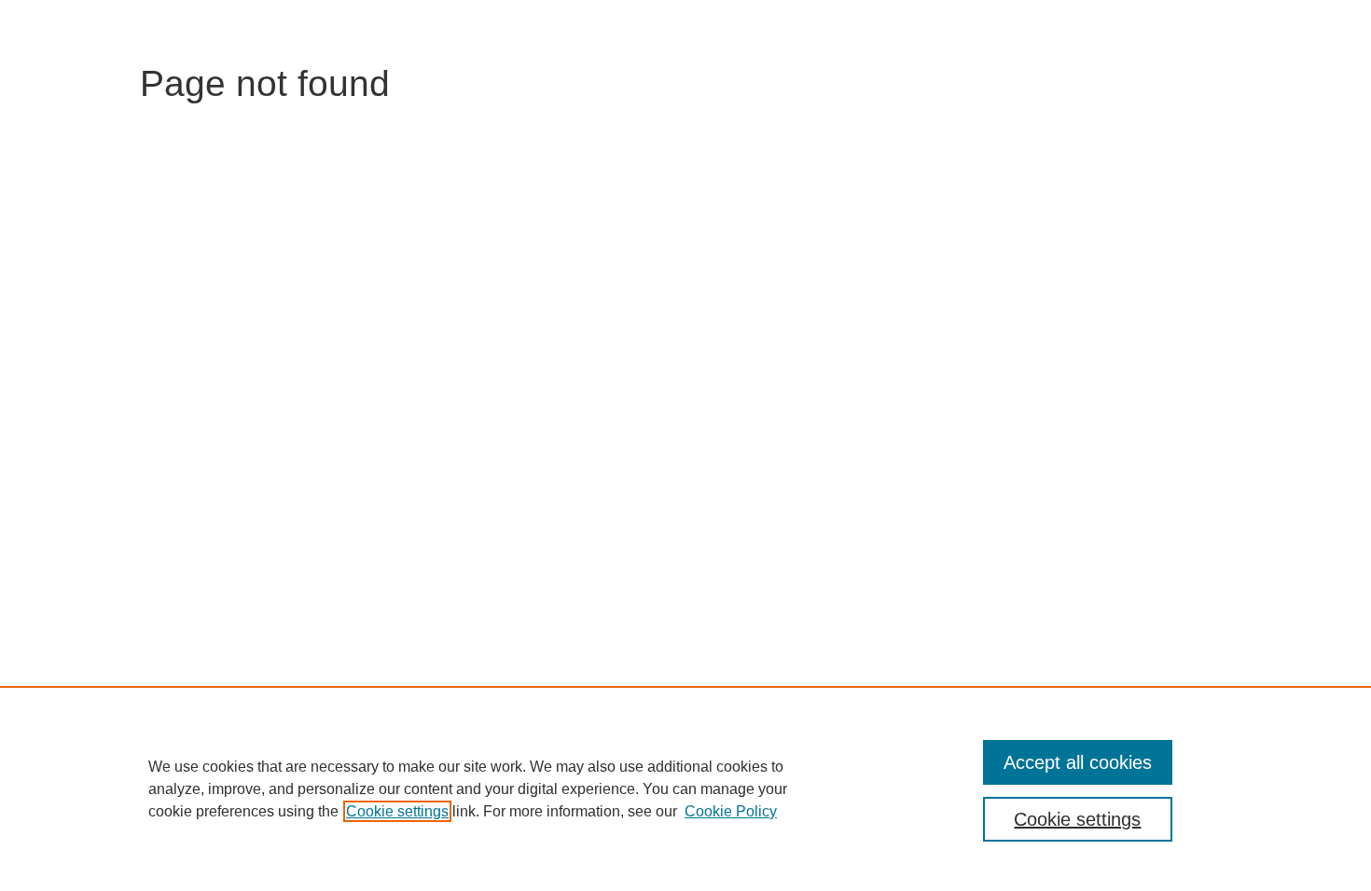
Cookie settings (397, 811)
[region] (685, 788)
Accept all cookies (1078, 762)
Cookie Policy (731, 811)
